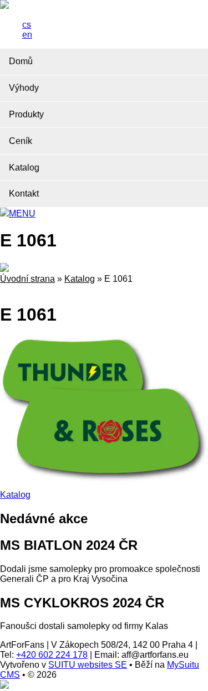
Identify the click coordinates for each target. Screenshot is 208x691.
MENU (22, 213)
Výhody (24, 87)
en (27, 34)
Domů (21, 61)
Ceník (20, 141)
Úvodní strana (27, 278)
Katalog (24, 167)
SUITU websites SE (87, 664)
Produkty (26, 114)
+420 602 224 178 (52, 654)
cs (26, 24)
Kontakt (24, 193)
